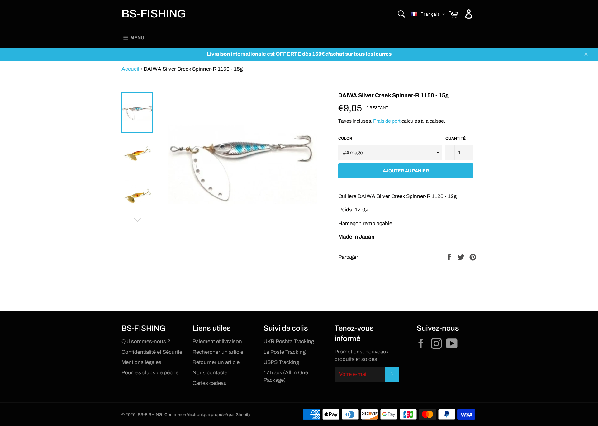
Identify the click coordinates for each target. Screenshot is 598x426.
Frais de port (387, 121)
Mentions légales (141, 362)
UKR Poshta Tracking (288, 341)
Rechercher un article (217, 352)
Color (345, 138)
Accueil (130, 69)
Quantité (455, 138)
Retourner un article (216, 362)
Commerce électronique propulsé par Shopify (207, 414)
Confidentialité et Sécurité (151, 352)
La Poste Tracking (284, 352)
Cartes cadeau (209, 383)
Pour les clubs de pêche (149, 373)
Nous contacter (210, 373)
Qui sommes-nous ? (145, 341)
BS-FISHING (153, 13)
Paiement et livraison (217, 341)
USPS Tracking (281, 362)
